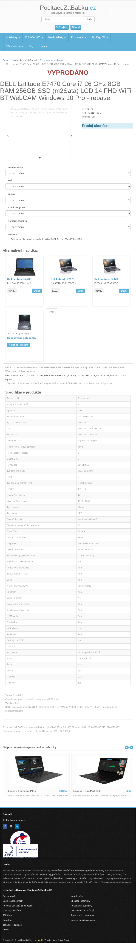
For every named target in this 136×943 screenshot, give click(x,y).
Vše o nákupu (13, 46)
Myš (10, 180)
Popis (52, 312)
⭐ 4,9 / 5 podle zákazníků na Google (54, 940)
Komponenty (78, 37)
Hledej (89, 19)
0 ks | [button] (62, 27)
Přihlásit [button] (76, 27)
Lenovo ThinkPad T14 (84, 790)
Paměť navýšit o (16, 207)
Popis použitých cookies (82, 915)
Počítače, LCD (33, 37)
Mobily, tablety (56, 37)
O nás (42, 46)
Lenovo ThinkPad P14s (19, 790)
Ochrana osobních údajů (82, 910)
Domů (5, 60)
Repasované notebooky (51, 60)
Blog (31, 46)
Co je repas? (9, 896)
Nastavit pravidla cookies (83, 920)
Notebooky (12, 37)
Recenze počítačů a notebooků (18, 906)
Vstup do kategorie (18, 345)
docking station (15, 167)
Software (12, 234)
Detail (37, 290)
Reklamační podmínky (81, 906)
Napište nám (77, 896)
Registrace (8, 920)
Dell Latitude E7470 (19, 279)
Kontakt (24, 940)
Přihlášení (7, 915)
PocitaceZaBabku (68, 7)
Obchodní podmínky (80, 901)
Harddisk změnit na (17, 221)
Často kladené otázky (13, 901)
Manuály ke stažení (12, 910)
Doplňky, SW (99, 37)
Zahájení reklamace (12, 925)
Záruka (11, 194)
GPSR (6, 929)
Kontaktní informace (15, 820)
